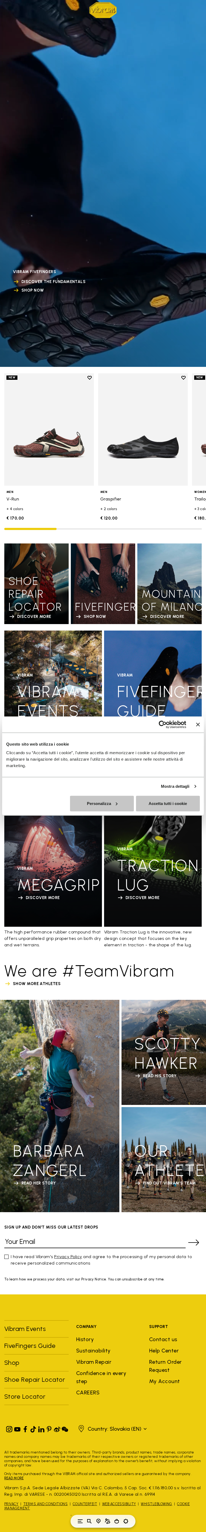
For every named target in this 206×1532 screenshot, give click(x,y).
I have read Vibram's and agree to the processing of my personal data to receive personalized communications (101, 1260)
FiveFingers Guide (30, 1346)
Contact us (163, 1339)
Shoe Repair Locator (34, 1379)
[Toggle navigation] (80, 1521)
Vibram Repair (93, 1362)
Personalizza (99, 803)
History (85, 1339)
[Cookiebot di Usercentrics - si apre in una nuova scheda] (162, 725)
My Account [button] (164, 1381)
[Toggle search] (89, 1521)
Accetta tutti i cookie (168, 803)
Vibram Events (25, 1329)
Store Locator (24, 1396)
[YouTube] (17, 1428)
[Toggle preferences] (126, 1521)
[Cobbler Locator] (107, 1521)
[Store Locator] (98, 1521)
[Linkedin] (41, 1428)
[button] (111, 1428)
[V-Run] (49, 429)
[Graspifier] (143, 429)
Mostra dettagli (175, 786)
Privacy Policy (68, 1256)
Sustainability (93, 1350)
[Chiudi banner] (198, 724)
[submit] (194, 1242)
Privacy (11, 1504)
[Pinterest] (49, 1428)
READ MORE (14, 1478)
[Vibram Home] (103, 10)
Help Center (164, 1350)
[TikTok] (33, 1428)
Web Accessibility (119, 1504)
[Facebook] (25, 1428)
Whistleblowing (156, 1504)
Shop (12, 1362)
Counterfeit (85, 1504)
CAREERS (88, 1392)
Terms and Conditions (45, 1504)
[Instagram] (9, 1428)
